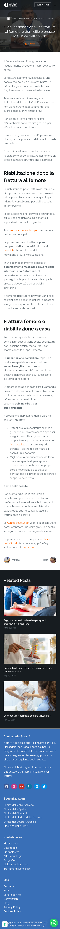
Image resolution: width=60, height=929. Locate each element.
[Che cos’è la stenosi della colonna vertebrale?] (30, 696)
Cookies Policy (12, 911)
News (50, 19)
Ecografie (9, 860)
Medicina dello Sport (16, 825)
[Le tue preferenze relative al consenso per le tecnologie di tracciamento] (5, 924)
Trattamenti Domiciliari (17, 868)
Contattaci (10, 886)
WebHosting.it (39, 925)
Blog (6, 903)
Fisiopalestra (11, 851)
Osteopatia (10, 847)
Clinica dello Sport (18, 522)
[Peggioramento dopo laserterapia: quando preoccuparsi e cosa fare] (30, 601)
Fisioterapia (11, 843)
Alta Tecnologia (13, 856)
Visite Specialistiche (15, 864)
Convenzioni (11, 898)
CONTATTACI (43, 5)
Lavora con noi (12, 894)
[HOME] (26, 44)
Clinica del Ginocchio (16, 813)
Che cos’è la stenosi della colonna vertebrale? (27, 715)
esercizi (8, 250)
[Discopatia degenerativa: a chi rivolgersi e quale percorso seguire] (30, 649)
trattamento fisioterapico (24, 230)
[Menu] (55, 5)
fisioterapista (17, 444)
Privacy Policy (12, 907)
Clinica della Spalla (15, 809)
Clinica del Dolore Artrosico (20, 821)
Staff (6, 890)
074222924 (28, 547)
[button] (54, 923)
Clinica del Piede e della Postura (23, 817)
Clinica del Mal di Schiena (19, 805)
